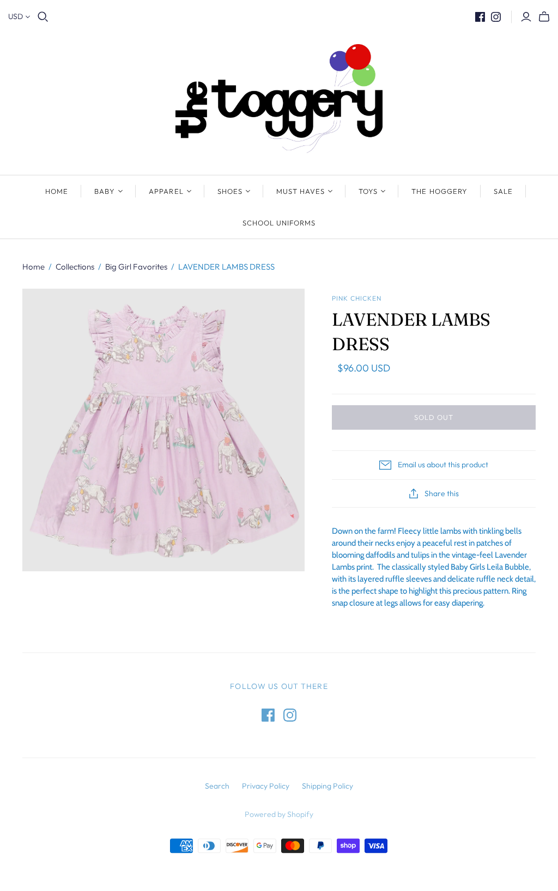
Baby (104, 191)
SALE (503, 191)
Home (56, 191)
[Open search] (43, 16)
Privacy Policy (265, 786)
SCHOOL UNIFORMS (279, 222)
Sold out (433, 417)
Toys (368, 191)
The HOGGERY (439, 191)
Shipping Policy (327, 786)
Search (217, 786)
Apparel (166, 191)
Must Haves (300, 191)
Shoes (229, 191)
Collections (75, 266)
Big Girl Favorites (136, 266)
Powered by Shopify (279, 814)
